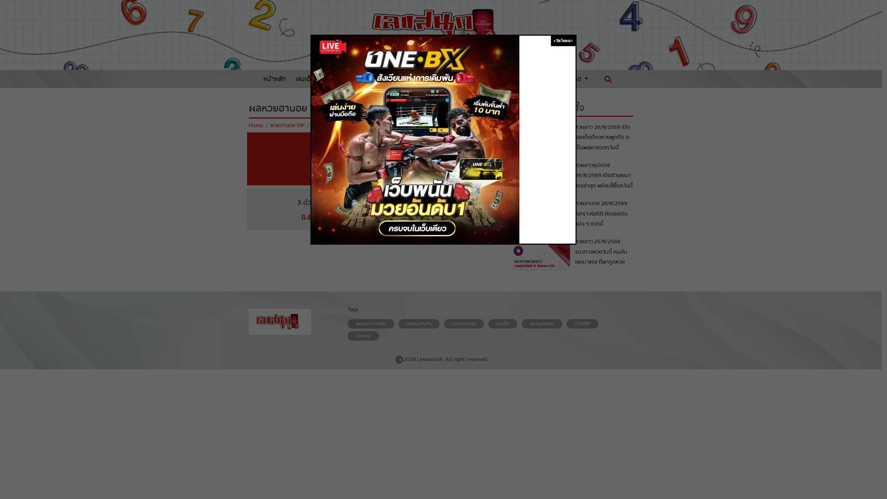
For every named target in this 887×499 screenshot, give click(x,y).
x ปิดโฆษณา (563, 41)
